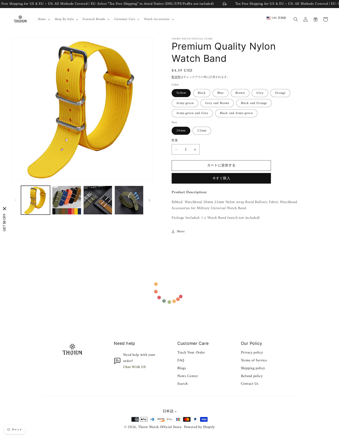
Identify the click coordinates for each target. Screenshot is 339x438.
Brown (240, 93)
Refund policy (252, 376)
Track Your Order (191, 353)
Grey (259, 93)
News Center (187, 376)
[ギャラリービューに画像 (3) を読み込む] (66, 200)
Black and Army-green (236, 113)
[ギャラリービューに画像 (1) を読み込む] (35, 200)
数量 (175, 141)
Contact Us (250, 384)
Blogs (181, 368)
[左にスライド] (15, 200)
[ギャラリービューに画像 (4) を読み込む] (97, 200)
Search (182, 384)
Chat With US (134, 367)
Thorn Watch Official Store (159, 427)
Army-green (185, 103)
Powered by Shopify (199, 427)
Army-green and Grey (192, 113)
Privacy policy (252, 353)
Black (202, 93)
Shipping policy (253, 368)
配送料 (176, 77)
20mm (181, 131)
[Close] (4, 208)
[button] (43, 19)
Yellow (181, 93)
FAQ (180, 360)
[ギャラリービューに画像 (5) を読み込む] (129, 200)
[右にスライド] (149, 200)
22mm (201, 131)
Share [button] (181, 231)
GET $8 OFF (4, 222)
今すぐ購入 (221, 178)
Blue (220, 93)
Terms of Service (254, 360)
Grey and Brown (217, 103)
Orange (280, 93)
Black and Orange (254, 103)
